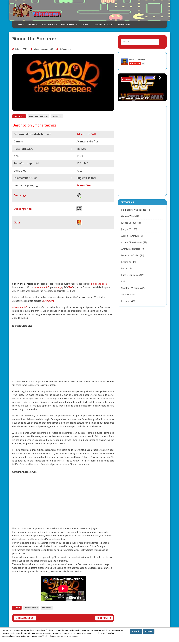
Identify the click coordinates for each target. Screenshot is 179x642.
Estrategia (126, 262)
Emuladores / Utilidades (74, 25)
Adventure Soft (20, 307)
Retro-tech (126, 301)
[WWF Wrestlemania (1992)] (142, 87)
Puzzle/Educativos (130, 275)
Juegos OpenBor (129, 223)
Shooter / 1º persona (131, 288)
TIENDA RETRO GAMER (103, 25)
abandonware (31, 608)
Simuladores (127, 294)
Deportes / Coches (130, 255)
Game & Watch (49, 25)
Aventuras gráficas (38, 116)
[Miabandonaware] (89, 10)
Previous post (26, 618)
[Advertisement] (63, 255)
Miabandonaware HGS (43, 49)
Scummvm (46, 608)
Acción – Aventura (130, 236)
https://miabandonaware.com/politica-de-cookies (58, 636)
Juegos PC (33, 25)
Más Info (136, 631)
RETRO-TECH (124, 25)
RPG (123, 281)
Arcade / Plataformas (131, 242)
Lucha (124, 268)
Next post (102, 618)
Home (21, 25)
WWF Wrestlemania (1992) (134, 98)
